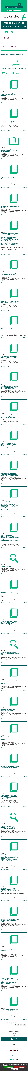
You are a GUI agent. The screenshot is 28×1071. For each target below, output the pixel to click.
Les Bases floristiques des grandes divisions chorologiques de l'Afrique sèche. (9, 150)
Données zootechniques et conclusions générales (8, 122)
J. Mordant (3, 770)
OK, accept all (9, 1067)
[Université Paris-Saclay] (14, 1050)
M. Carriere (8, 627)
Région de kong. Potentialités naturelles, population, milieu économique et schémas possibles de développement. (10, 890)
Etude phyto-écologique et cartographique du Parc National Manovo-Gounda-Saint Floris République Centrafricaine (9, 386)
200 (24, 1024)
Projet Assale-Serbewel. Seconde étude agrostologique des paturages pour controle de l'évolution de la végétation (9, 826)
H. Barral (3, 923)
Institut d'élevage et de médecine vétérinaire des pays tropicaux (13, 742)
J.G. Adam (3, 542)
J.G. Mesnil (12, 985)
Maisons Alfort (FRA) (14, 800)
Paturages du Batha (6, 566)
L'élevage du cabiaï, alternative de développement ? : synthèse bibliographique (9, 357)
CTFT (16, 390)
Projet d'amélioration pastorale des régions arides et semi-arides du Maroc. (10, 768)
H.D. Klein (3, 985)
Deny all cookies (20, 1067)
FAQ (14, 1035)
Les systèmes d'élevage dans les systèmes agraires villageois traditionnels (9, 94)
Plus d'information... (7, 102)
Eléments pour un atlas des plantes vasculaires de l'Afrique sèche (10, 273)
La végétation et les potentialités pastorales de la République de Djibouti (9, 1011)
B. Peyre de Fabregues (6, 419)
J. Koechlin (3, 656)
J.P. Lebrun (3, 153)
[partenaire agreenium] (14, 1055)
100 (21, 1024)
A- (2, 1)
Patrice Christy (15, 627)
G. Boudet (3, 209)
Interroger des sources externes (17, 73)
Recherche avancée (9, 46)
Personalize (14, 1069)
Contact (14, 1033)
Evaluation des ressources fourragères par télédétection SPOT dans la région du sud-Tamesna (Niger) (8, 445)
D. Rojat (2, 596)
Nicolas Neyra (4, 360)
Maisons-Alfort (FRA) (9, 390)
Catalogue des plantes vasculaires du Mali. (10, 207)
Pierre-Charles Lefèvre (6, 741)
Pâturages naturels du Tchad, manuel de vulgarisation (8, 710)
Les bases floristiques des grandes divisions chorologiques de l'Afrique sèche (10, 179)
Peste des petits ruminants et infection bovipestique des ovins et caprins (10, 738)
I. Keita (7, 985)
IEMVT (2, 390)
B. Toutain (3, 511)
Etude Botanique (15, 60)
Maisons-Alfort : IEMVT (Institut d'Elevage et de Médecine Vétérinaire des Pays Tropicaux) (13, 99)
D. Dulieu (8, 568)
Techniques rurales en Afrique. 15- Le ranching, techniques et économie (10, 949)
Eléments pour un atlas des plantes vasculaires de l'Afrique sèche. (10, 302)
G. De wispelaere (5, 448)
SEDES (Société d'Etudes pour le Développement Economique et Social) (12, 954)
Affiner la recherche (13, 73)
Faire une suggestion (10, 73)
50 (18, 1024)
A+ (5, 1)
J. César (3, 685)
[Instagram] (16, 1039)
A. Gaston (3, 568)
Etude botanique (15, 61)
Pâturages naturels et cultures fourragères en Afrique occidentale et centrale (10, 653)
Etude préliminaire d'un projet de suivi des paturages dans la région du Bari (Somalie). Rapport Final (10, 416)
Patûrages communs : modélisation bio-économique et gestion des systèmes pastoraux (9, 594)
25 (15, 1024)
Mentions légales (14, 1031)
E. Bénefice (8, 923)
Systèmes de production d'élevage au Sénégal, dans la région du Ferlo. (10, 920)
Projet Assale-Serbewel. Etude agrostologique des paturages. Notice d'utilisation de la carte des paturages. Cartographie (9, 797)
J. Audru (3, 477)
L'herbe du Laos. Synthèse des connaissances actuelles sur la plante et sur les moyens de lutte (9, 474)
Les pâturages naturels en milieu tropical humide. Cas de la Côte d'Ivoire (9, 682)
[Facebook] (12, 1039)
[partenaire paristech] (14, 1060)
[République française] (14, 1045)
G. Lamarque (9, 863)
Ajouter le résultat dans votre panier (6, 73)
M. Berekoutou (8, 477)
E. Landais (3, 97)
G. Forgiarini (14, 419)
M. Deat (14, 477)
